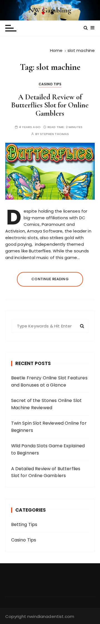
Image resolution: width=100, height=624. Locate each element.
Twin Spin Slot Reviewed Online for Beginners (49, 426)
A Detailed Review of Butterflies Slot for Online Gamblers (50, 105)
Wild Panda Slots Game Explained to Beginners (48, 449)
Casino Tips (50, 84)
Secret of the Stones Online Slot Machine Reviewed (46, 404)
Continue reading (49, 279)
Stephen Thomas (54, 134)
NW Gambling (50, 10)
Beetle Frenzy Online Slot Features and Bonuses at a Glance (49, 381)
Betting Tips (24, 524)
